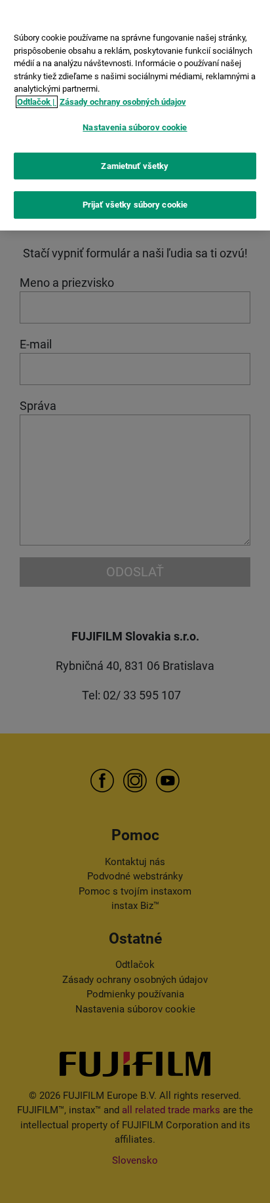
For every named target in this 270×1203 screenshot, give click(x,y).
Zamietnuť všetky (134, 166)
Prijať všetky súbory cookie (135, 205)
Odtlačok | (36, 102)
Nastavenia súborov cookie (135, 127)
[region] (135, 115)
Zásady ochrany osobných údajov (123, 102)
